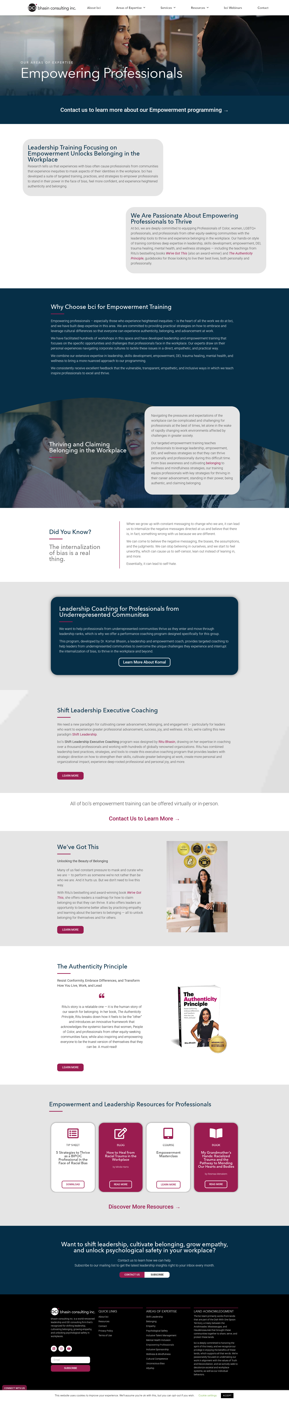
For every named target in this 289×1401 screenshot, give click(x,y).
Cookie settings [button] (208, 1395)
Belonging (151, 1321)
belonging (213, 463)
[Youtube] (69, 1349)
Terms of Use (105, 1335)
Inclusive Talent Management (161, 1335)
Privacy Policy (106, 1330)
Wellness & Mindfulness (158, 1354)
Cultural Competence (157, 1358)
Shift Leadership (84, 734)
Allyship (150, 1368)
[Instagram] (61, 1349)
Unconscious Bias (155, 1363)
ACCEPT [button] (227, 1395)
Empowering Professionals (160, 1344)
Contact (263, 8)
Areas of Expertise (129, 8)
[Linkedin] (54, 1349)
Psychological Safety (157, 1330)
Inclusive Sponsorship (157, 1349)
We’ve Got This (176, 253)
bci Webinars (233, 8)
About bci (94, 8)
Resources (198, 8)
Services (166, 8)
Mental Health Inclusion (158, 1340)
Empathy (151, 1326)
